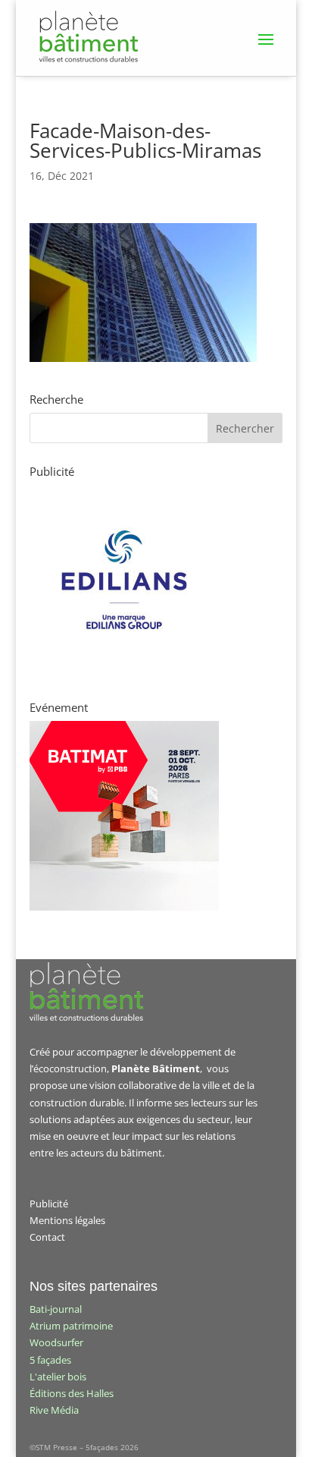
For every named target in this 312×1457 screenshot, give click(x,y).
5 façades (50, 1360)
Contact (47, 1237)
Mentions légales (67, 1220)
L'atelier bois (58, 1376)
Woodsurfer (56, 1342)
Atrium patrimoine (71, 1326)
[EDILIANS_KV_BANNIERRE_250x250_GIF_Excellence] (124, 671)
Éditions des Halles (72, 1393)
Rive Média (54, 1410)
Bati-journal (56, 1309)
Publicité (49, 1203)
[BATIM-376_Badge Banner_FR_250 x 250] (124, 907)
